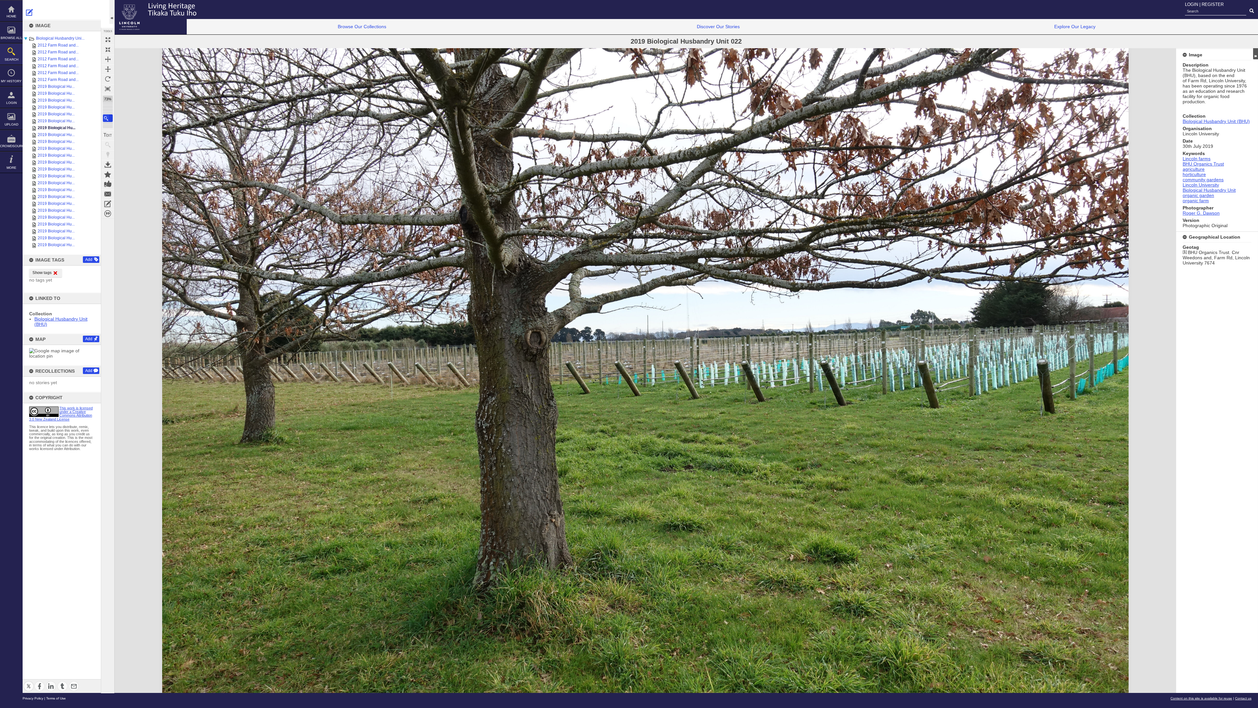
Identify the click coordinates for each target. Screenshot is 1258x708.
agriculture (1194, 169)
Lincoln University (1201, 184)
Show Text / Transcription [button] (107, 135)
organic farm (1196, 200)
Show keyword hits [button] (107, 145)
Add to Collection (107, 174)
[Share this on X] (29, 682)
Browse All (11, 38)
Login (11, 103)
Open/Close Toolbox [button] (111, 12)
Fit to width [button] (107, 59)
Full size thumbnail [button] (107, 40)
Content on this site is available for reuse (1201, 698)
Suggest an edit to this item (29, 12)
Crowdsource (11, 146)
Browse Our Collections (362, 26)
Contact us (1243, 698)
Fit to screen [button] (107, 49)
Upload (11, 124)
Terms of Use (56, 698)
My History (11, 81)
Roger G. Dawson (1201, 213)
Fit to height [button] (107, 69)
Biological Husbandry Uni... (60, 38)
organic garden (1198, 195)
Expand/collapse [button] (1255, 53)
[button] (108, 118)
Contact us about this (107, 194)
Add (88, 259)
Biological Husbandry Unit (1209, 190)
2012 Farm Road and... (58, 45)
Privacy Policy (33, 698)
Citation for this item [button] (107, 214)
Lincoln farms (1196, 158)
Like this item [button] (107, 184)
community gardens (1203, 179)
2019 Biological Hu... (56, 86)
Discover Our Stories (718, 26)
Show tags (42, 272)
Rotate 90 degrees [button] (107, 79)
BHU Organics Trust (1203, 164)
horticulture (1194, 174)
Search (11, 59)
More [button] (11, 167)
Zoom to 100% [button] (107, 89)
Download (107, 164)
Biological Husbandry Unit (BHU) (1216, 121)
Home (11, 16)
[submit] (1251, 11)
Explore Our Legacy (1075, 26)
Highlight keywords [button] (107, 155)
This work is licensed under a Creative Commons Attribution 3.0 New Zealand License (61, 413)
